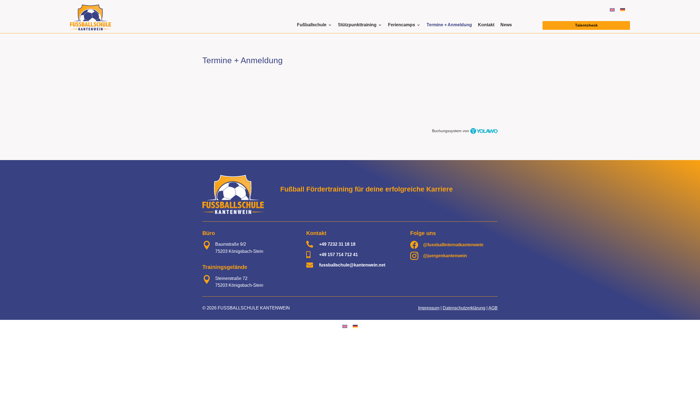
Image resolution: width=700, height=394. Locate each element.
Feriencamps (401, 25)
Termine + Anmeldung (449, 25)
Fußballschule (311, 25)
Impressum (428, 308)
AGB (493, 308)
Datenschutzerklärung (464, 308)
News (506, 25)
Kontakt (486, 25)
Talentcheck (586, 25)
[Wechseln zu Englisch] (612, 10)
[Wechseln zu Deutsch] (622, 10)
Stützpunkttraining (357, 25)
